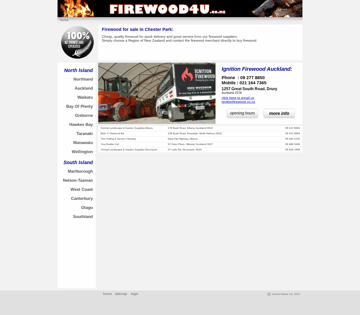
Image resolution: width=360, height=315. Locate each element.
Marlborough (80, 171)
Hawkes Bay (81, 124)
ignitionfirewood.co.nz (238, 102)
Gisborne (84, 115)
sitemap (121, 294)
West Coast (82, 189)
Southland (83, 216)
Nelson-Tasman (78, 180)
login (133, 294)
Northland (83, 79)
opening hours (242, 113)
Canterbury (82, 198)
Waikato (85, 97)
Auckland (84, 88)
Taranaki (84, 133)
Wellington (82, 151)
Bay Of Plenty (79, 106)
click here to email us (238, 98)
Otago (87, 207)
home (64, 20)
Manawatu (83, 142)
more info (279, 113)
